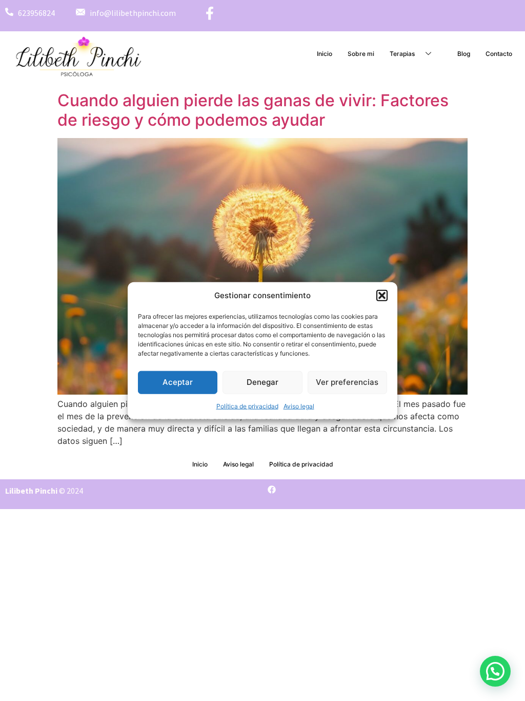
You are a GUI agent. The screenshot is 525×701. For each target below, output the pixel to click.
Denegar (262, 382)
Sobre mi (361, 53)
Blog (463, 53)
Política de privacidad (247, 406)
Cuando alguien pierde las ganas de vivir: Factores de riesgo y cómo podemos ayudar (253, 110)
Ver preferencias (347, 382)
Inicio (324, 53)
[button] (382, 295)
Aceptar (178, 382)
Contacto (499, 53)
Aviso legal (299, 406)
